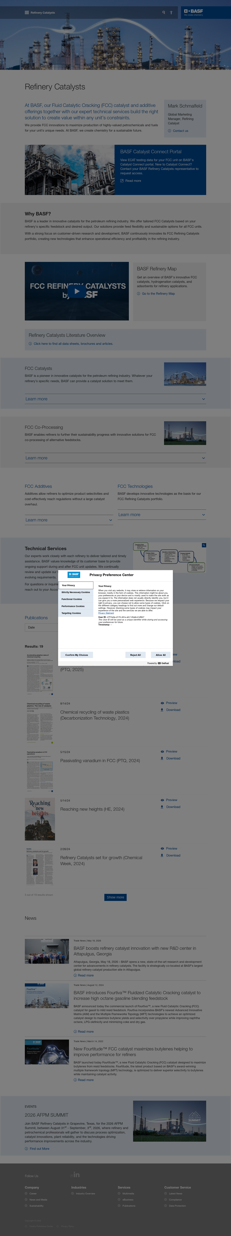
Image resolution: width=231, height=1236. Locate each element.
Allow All (161, 655)
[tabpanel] (134, 607)
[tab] (75, 585)
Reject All (135, 655)
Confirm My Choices (76, 655)
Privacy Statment (106, 613)
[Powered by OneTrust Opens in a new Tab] (159, 664)
